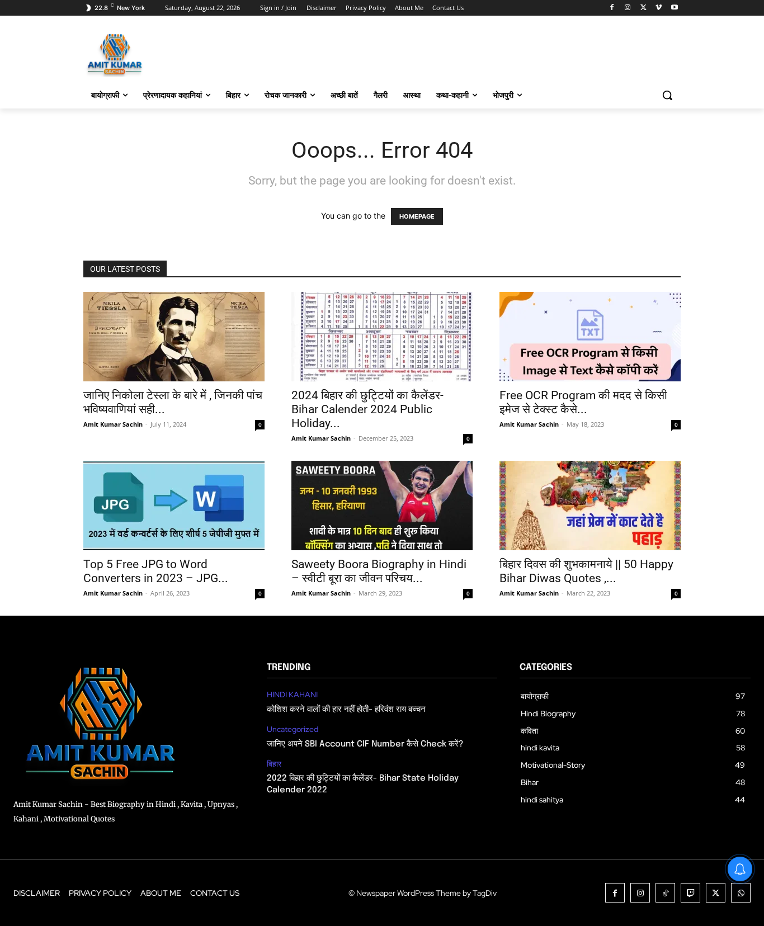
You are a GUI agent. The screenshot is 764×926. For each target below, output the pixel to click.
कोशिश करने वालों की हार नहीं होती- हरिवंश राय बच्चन (346, 709)
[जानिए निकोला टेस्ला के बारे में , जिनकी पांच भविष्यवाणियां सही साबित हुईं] (174, 336)
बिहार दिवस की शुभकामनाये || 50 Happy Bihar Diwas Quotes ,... (586, 571)
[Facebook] (612, 8)
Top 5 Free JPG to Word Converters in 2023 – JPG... (155, 571)
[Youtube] (674, 8)
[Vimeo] (658, 8)
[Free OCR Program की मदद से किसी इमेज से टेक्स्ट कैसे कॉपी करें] (590, 336)
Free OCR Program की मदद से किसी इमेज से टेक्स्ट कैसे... (583, 402)
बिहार (274, 764)
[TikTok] (665, 893)
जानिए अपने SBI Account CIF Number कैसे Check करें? (365, 744)
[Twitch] (690, 893)
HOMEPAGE (417, 216)
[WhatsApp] (741, 893)
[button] (667, 95)
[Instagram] (627, 8)
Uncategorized (292, 729)
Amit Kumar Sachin (113, 424)
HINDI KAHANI (292, 695)
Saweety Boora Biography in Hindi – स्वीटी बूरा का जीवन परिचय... (378, 571)
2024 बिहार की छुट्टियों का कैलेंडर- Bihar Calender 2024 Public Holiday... (367, 409)
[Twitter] (643, 8)
